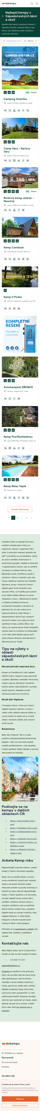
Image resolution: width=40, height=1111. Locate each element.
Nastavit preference (20, 1105)
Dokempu (6, 971)
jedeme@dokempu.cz (11, 966)
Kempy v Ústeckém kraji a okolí (23, 839)
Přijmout (20, 1099)
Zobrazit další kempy (20, 509)
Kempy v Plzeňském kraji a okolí (23, 828)
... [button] (22, 518)
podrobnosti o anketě (24, 929)
